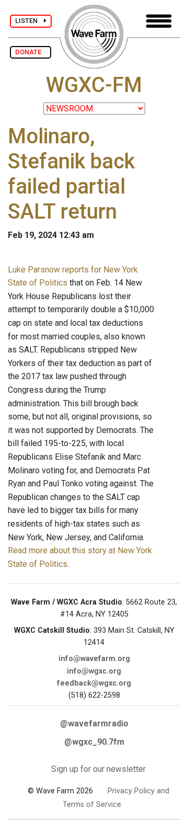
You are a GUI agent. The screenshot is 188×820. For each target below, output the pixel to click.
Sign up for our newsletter (98, 769)
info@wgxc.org (94, 671)
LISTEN (29, 21)
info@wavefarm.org (94, 658)
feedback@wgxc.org (94, 683)
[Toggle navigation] (158, 21)
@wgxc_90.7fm (94, 742)
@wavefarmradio (94, 723)
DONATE (30, 52)
